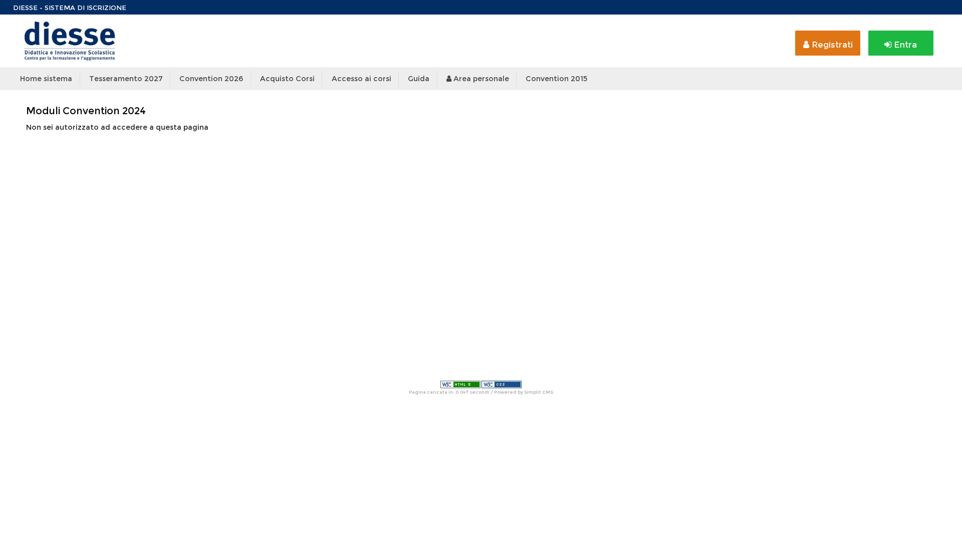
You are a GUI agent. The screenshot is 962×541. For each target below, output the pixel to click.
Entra (904, 45)
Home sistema (46, 78)
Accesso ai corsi (361, 78)
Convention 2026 (211, 78)
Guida (418, 78)
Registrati (831, 45)
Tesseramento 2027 (126, 78)
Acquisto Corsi (287, 78)
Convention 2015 (556, 78)
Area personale (480, 78)
